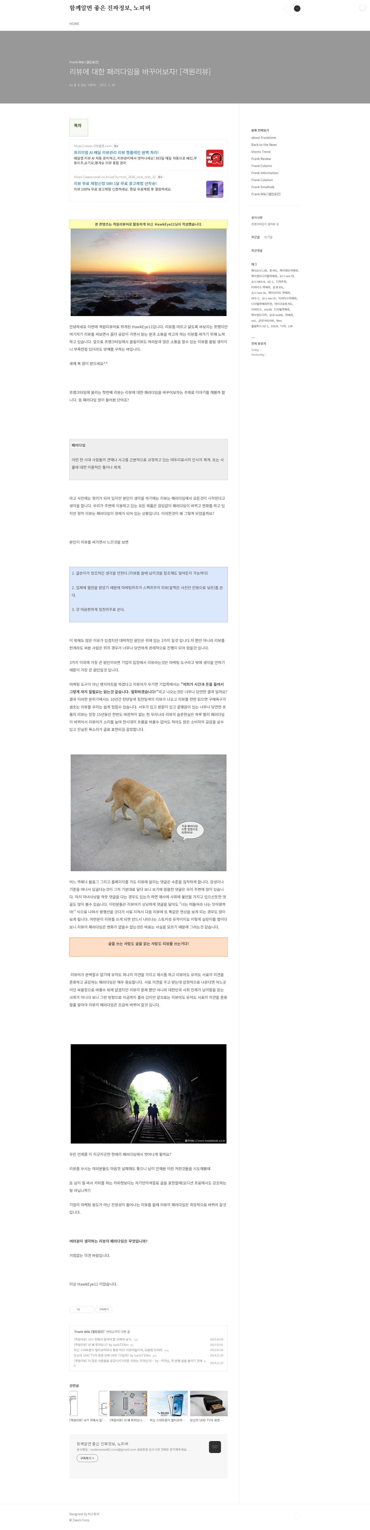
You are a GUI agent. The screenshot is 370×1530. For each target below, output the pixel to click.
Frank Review (261, 159)
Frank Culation (262, 180)
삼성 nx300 (276, 315)
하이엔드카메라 (289, 270)
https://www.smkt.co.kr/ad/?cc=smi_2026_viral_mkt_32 (115, 177)
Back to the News (264, 144)
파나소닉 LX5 (259, 270)
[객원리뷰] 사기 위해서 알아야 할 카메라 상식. (103, 1339)
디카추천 (281, 281)
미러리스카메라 (288, 298)
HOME (74, 23)
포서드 (273, 270)
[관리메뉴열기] (362, 7)
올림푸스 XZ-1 (260, 326)
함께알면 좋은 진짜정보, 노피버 (110, 8)
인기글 (268, 237)
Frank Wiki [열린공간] (89, 1331)
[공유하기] (84, 1309)
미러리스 (256, 309)
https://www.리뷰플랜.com (93, 146)
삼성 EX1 (278, 287)
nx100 (268, 309)
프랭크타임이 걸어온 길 (265, 224)
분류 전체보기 (260, 130)
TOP (297, 1515)
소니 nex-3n (258, 293)
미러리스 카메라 (260, 287)
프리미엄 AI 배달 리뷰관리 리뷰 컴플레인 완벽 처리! (116, 152)
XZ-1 (270, 281)
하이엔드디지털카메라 (264, 276)
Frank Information (264, 173)
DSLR (274, 326)
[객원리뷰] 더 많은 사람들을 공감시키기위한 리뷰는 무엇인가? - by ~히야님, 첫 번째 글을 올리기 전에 (138, 1361)
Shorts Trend (260, 151)
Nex (278, 320)
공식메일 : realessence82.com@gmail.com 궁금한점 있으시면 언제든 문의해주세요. (132, 1449)
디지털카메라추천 (261, 304)
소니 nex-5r (269, 298)
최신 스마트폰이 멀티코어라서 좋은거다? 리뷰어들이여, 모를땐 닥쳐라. (118, 1350)
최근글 (255, 237)
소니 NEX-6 (258, 281)
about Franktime (263, 137)
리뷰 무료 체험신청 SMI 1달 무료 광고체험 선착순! (115, 183)
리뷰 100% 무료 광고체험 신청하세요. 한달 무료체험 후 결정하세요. (123, 188)
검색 (287, 8)
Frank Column (261, 166)
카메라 (289, 315)
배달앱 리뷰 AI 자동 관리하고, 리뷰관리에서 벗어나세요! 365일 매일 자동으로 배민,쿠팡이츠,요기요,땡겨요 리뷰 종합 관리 (135, 160)
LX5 (290, 326)
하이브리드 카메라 (279, 293)
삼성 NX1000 (266, 320)
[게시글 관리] (89, 1309)
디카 (283, 326)
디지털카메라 (281, 309)
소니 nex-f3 (287, 276)
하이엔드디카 (259, 315)
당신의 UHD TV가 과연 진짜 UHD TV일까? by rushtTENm (112, 1355)
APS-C (255, 298)
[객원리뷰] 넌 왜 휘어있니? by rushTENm (101, 1344)
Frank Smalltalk (262, 187)
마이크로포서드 (283, 304)
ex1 (253, 320)
